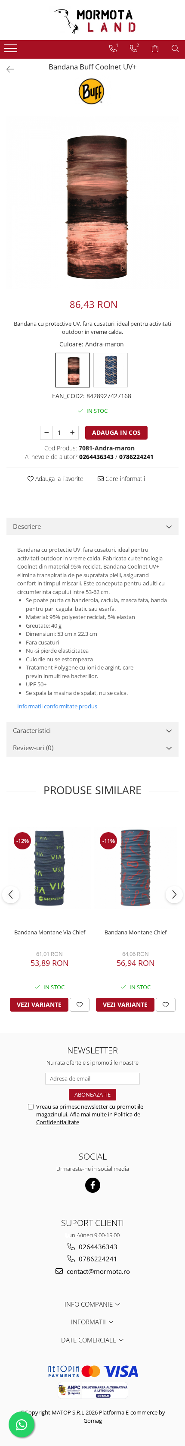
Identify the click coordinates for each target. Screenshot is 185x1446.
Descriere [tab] (27, 526)
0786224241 (97, 1258)
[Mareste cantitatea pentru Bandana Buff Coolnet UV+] (72, 433)
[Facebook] (92, 1185)
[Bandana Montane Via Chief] (49, 868)
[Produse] (11, 50)
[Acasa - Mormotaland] (92, 20)
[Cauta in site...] (175, 48)
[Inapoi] (6, 69)
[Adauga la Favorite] (79, 1005)
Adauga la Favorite (58, 479)
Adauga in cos (116, 432)
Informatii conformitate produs (57, 706)
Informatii (89, 1321)
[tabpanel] (92, 202)
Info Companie (89, 1304)
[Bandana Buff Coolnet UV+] (92, 202)
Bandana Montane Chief (135, 932)
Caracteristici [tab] (32, 730)
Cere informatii (124, 479)
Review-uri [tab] (33, 747)
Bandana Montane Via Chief (49, 932)
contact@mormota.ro (97, 1271)
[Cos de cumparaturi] (155, 48)
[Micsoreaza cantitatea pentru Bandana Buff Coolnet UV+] (46, 433)
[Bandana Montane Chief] (135, 868)
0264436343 (97, 1246)
